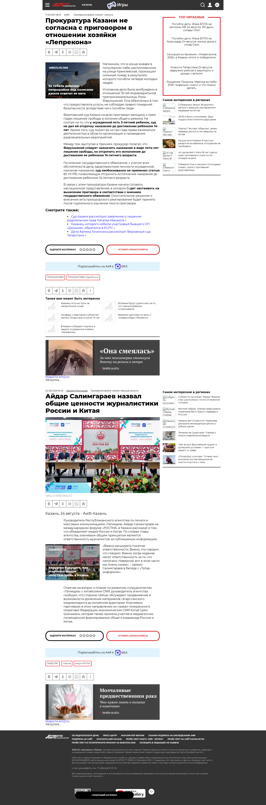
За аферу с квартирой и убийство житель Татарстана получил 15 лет (80, 316)
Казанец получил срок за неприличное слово (75, 304)
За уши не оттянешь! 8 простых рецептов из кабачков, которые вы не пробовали (199, 143)
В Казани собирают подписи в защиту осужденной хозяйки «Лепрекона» (78, 329)
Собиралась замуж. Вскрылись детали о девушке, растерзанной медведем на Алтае (197, 107)
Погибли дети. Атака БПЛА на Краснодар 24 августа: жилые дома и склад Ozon (191, 41)
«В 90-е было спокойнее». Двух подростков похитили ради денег (197, 118)
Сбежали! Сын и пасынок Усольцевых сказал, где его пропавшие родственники (199, 167)
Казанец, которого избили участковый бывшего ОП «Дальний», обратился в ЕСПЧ (108, 226)
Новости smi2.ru (57, 377)
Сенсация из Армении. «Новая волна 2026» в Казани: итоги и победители (191, 56)
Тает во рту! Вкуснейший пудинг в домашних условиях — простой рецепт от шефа (197, 447)
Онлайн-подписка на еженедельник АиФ (171, 735)
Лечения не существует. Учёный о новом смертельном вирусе (197, 434)
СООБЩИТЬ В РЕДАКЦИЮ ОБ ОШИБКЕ (159, 743)
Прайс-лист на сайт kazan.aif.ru (186, 739)
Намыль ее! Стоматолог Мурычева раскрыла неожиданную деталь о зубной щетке (197, 423)
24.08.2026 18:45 (54, 390)
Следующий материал (104, 795)
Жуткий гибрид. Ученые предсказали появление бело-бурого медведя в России (199, 411)
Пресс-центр (110, 735)
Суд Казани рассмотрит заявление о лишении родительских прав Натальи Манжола (104, 218)
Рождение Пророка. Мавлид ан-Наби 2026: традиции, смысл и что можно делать (192, 85)
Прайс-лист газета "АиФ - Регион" (144, 739)
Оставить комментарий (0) (133, 249)
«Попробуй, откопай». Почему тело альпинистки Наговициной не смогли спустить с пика (198, 459)
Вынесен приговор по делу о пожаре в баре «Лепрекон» (134, 316)
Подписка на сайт (82, 739)
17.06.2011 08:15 (53, 14)
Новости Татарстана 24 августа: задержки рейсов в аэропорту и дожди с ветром (192, 70)
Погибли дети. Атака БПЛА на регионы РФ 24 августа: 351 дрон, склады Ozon (192, 27)
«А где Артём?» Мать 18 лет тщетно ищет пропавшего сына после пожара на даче (198, 155)
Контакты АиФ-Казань (109, 739)
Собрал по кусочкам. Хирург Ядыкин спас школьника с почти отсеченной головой (199, 399)
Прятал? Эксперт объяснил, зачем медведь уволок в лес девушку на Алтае (197, 131)
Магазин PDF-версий (132, 735)
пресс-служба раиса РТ (58, 495)
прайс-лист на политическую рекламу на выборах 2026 (103, 743)
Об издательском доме (85, 735)
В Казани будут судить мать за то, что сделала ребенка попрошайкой (137, 306)
